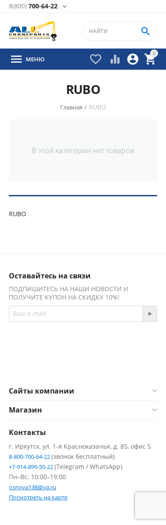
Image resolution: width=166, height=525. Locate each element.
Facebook (71, 364)
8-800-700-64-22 (30, 457)
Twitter (118, 364)
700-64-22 (33, 6)
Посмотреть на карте (38, 497)
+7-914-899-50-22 (31, 467)
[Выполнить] (150, 313)
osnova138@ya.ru (32, 487)
